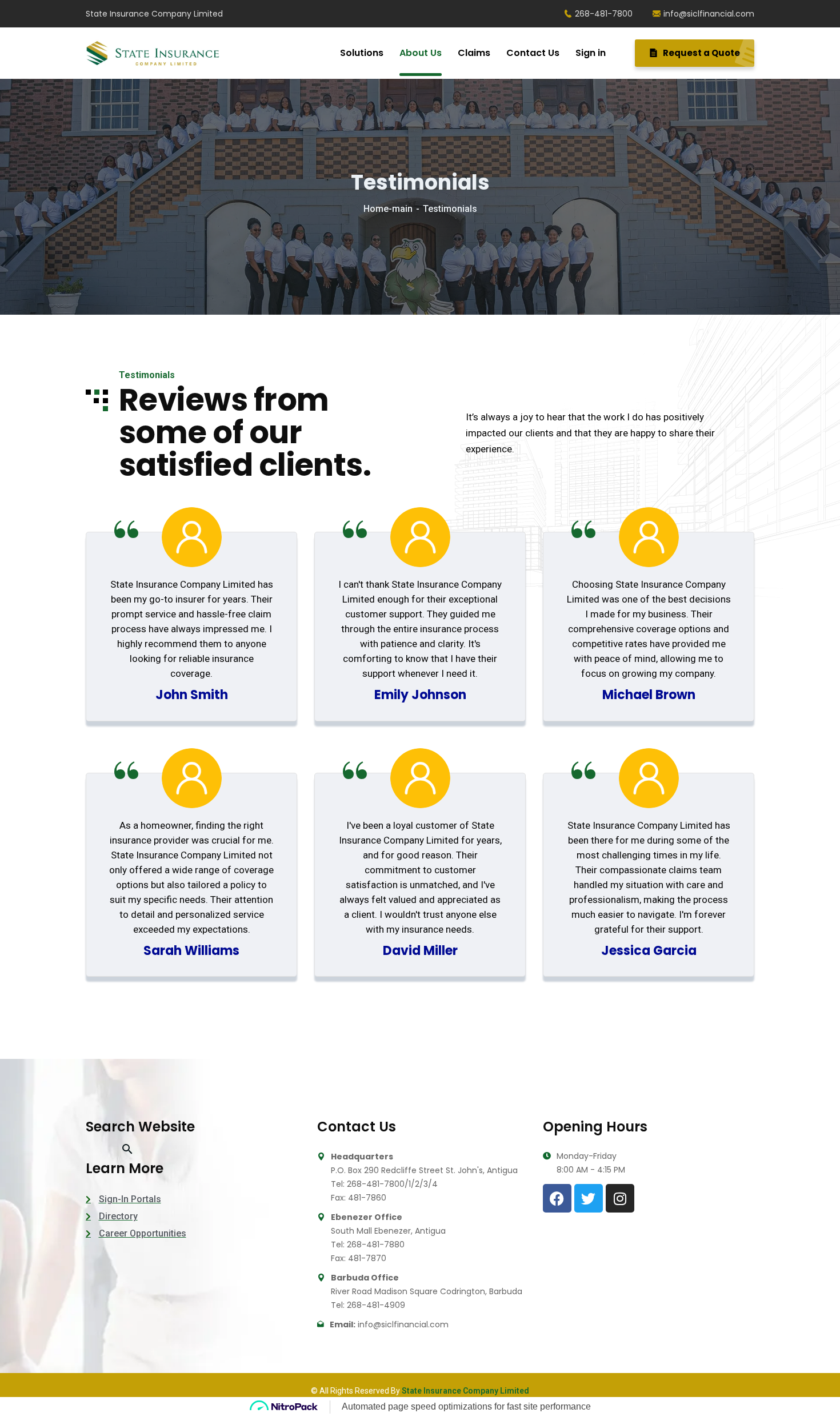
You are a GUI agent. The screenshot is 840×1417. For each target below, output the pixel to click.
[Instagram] (620, 1198)
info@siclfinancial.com (708, 13)
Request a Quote (700, 53)
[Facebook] (557, 1198)
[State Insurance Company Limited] (153, 53)
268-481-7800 (604, 13)
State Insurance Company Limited (465, 1390)
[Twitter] (588, 1198)
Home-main (388, 208)
